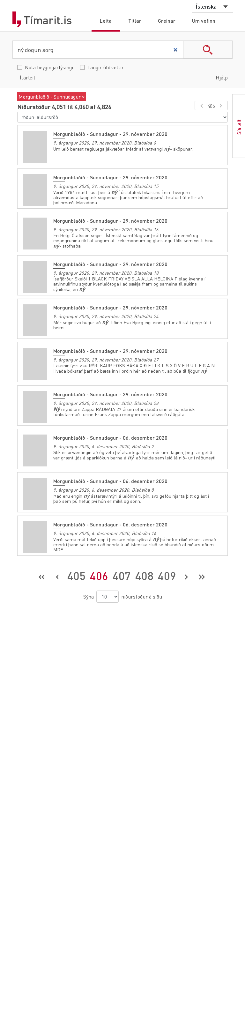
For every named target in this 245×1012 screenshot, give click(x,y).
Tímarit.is (48, 20)
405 (76, 576)
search (207, 49)
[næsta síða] (221, 105)
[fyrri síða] (200, 105)
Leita (106, 20)
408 (144, 576)
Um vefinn (203, 20)
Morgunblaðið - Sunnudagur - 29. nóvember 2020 (110, 133)
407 (122, 576)
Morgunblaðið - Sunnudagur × (52, 96)
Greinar (166, 20)
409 (167, 576)
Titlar (134, 20)
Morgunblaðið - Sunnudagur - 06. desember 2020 (110, 437)
